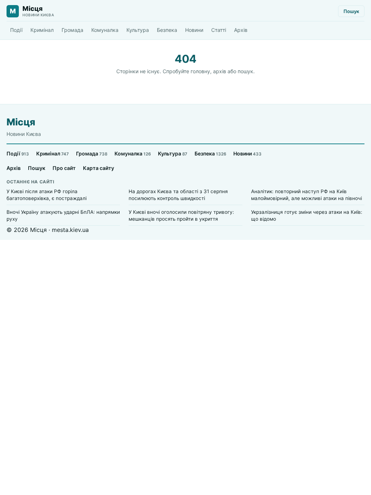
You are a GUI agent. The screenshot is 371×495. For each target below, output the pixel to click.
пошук (245, 71)
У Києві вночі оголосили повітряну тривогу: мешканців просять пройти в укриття (181, 215)
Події (16, 30)
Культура (137, 30)
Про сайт (64, 168)
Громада (72, 30)
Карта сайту (98, 168)
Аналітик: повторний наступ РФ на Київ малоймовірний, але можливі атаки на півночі (306, 194)
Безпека (167, 30)
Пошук (351, 11)
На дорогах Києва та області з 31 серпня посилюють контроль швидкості (178, 194)
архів (219, 71)
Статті (218, 30)
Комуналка (104, 30)
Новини (194, 30)
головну (200, 71)
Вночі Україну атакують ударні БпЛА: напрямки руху (63, 215)
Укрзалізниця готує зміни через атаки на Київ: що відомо (306, 215)
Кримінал (42, 30)
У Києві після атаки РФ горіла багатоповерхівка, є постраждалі (47, 194)
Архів (240, 30)
